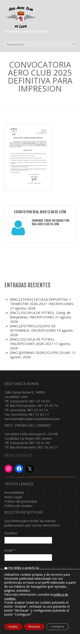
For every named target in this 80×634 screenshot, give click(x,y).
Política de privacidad (20, 501)
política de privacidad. (56, 567)
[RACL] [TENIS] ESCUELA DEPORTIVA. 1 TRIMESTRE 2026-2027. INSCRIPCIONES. (42, 301)
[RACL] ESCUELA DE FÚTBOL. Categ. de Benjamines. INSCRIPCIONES (40, 314)
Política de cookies (18, 505)
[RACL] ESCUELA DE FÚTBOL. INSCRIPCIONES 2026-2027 (32, 341)
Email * (9, 550)
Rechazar (34, 626)
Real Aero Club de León (49, 212)
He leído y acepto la (39, 567)
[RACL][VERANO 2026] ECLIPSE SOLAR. (40, 352)
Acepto (13, 626)
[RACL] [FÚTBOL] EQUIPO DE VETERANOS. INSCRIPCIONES (33, 328)
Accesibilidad (14, 492)
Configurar (57, 626)
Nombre (10, 533)
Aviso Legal (13, 497)
